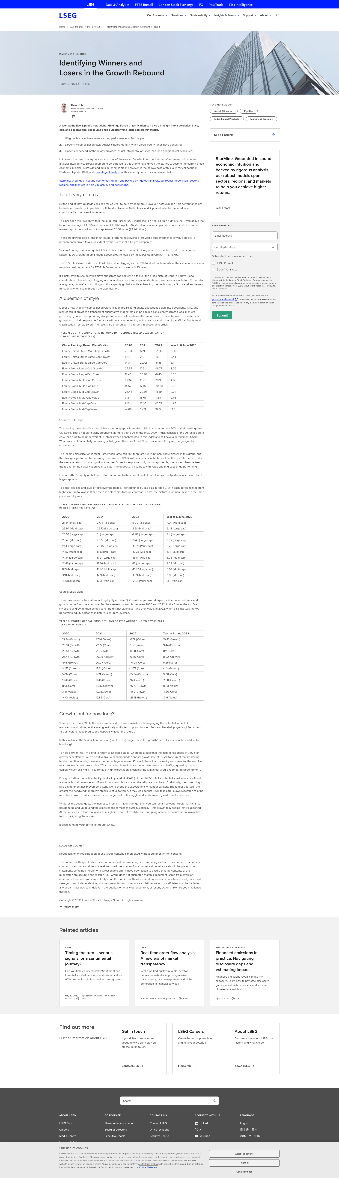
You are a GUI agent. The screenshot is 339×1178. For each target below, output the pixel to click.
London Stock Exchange (176, 5)
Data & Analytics (117, 5)
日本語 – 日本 (248, 1130)
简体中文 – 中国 (250, 1136)
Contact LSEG (158, 1123)
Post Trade (216, 5)
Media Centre (67, 1136)
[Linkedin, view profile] (73, 116)
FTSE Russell (144, 5)
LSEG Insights (76, 26)
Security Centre (159, 1136)
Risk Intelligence (241, 5)
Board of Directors (116, 1130)
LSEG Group (66, 1123)
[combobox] (245, 247)
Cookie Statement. (148, 1167)
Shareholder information (119, 1123)
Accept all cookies (244, 1153)
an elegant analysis (108, 172)
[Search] (278, 15)
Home (62, 26)
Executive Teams (115, 1136)
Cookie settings (244, 1171)
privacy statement (223, 299)
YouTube (205, 1136)
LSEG (90, 4)
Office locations (159, 1130)
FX (201, 5)
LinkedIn (205, 1123)
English (244, 1123)
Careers (64, 1130)
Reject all (244, 1163)
